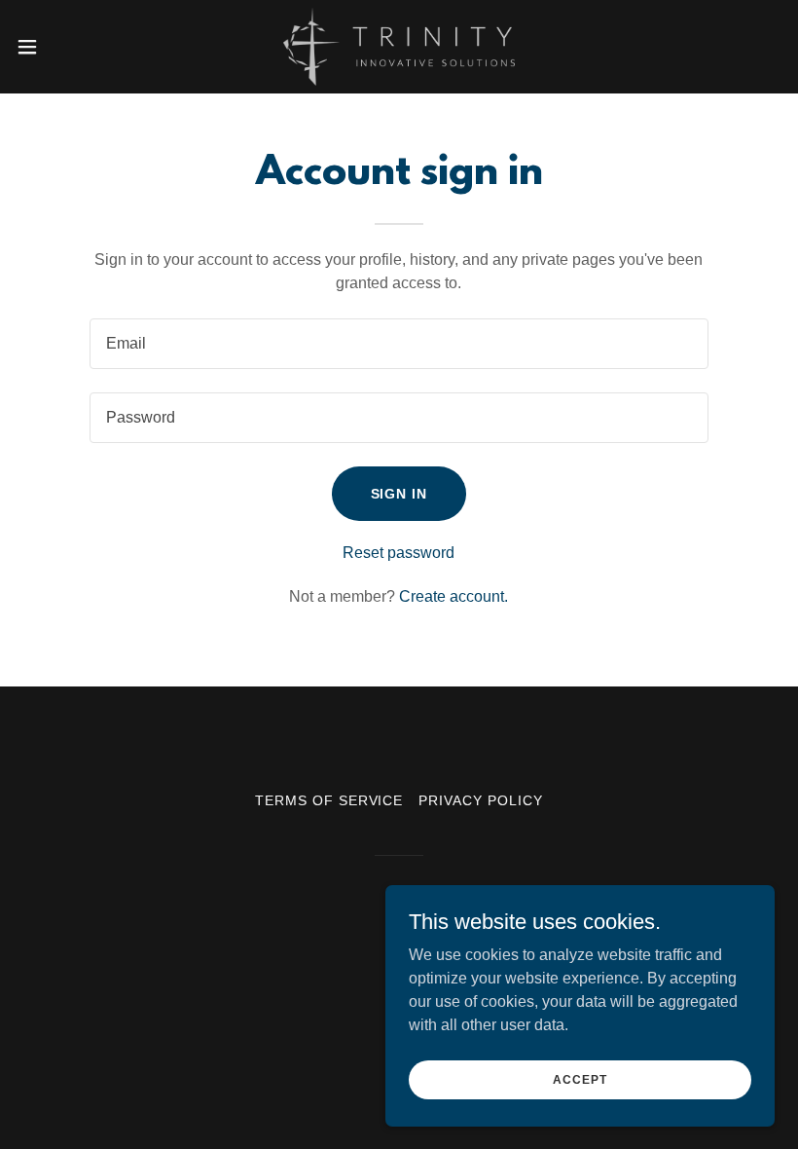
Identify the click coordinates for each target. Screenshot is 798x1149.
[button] (67, 46)
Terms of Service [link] (329, 800)
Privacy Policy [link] (480, 800)
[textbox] (398, 343)
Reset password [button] (398, 552)
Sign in (399, 493)
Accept (579, 1079)
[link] (398, 47)
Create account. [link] (453, 596)
